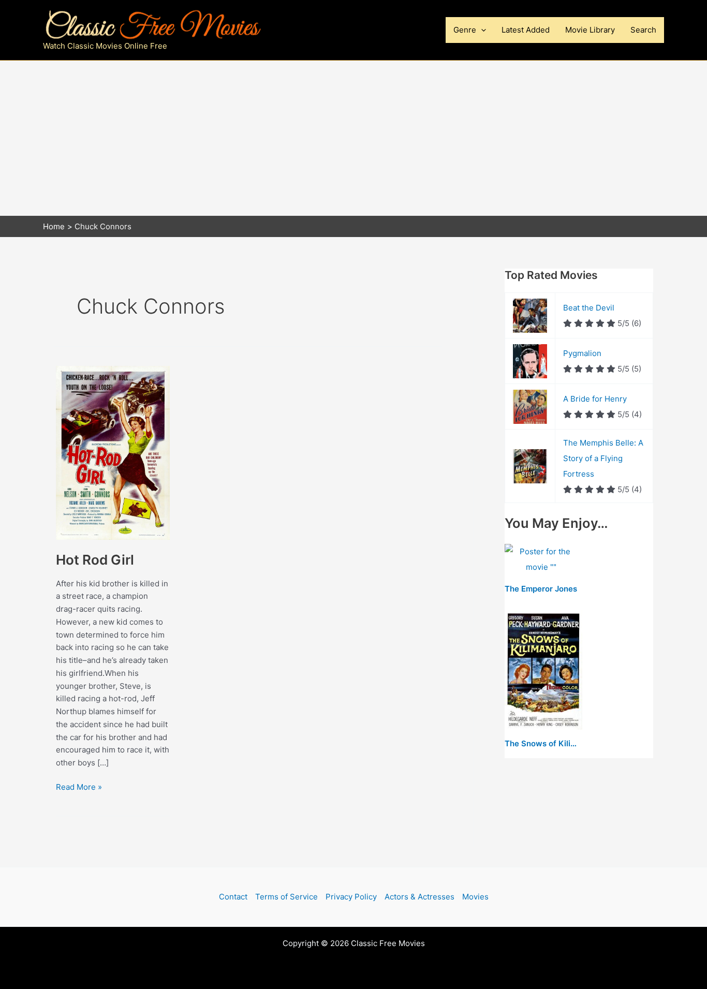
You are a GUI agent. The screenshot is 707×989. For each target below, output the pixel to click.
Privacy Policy (351, 897)
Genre (464, 30)
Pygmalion (582, 353)
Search (643, 30)
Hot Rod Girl (95, 560)
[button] (481, 30)
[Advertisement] (353, 138)
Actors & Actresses (419, 897)
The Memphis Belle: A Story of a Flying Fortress (603, 458)
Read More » (79, 787)
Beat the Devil (588, 308)
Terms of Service (286, 897)
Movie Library (590, 30)
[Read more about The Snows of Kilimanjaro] (543, 670)
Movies (475, 897)
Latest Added (526, 30)
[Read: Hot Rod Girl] (113, 452)
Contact (233, 897)
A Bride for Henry (595, 399)
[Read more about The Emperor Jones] (541, 560)
